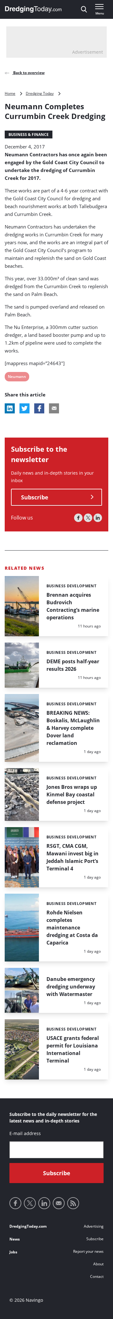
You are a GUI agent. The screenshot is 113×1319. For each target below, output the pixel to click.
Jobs (13, 1252)
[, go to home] (33, 9)
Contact (97, 1276)
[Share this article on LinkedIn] (10, 408)
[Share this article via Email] (54, 408)
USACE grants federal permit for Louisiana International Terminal (72, 1049)
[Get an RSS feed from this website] (73, 1203)
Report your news (88, 1251)
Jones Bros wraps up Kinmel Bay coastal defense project (71, 794)
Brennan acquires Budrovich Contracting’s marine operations (72, 606)
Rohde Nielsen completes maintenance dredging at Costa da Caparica (72, 927)
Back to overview (28, 72)
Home (10, 93)
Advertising (94, 1226)
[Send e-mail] (59, 1203)
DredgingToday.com (28, 1226)
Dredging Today (40, 93)
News (14, 1239)
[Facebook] (78, 518)
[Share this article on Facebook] (39, 408)
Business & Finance (28, 134)
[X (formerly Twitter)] (88, 518)
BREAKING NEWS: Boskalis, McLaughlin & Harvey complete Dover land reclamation (73, 727)
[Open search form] (84, 9)
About (98, 1264)
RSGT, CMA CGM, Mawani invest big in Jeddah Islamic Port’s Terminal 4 (72, 857)
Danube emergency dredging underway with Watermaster (70, 987)
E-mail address (25, 1133)
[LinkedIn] (98, 518)
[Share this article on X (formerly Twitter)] (24, 408)
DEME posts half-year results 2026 (72, 665)
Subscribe (34, 497)
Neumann (17, 377)
